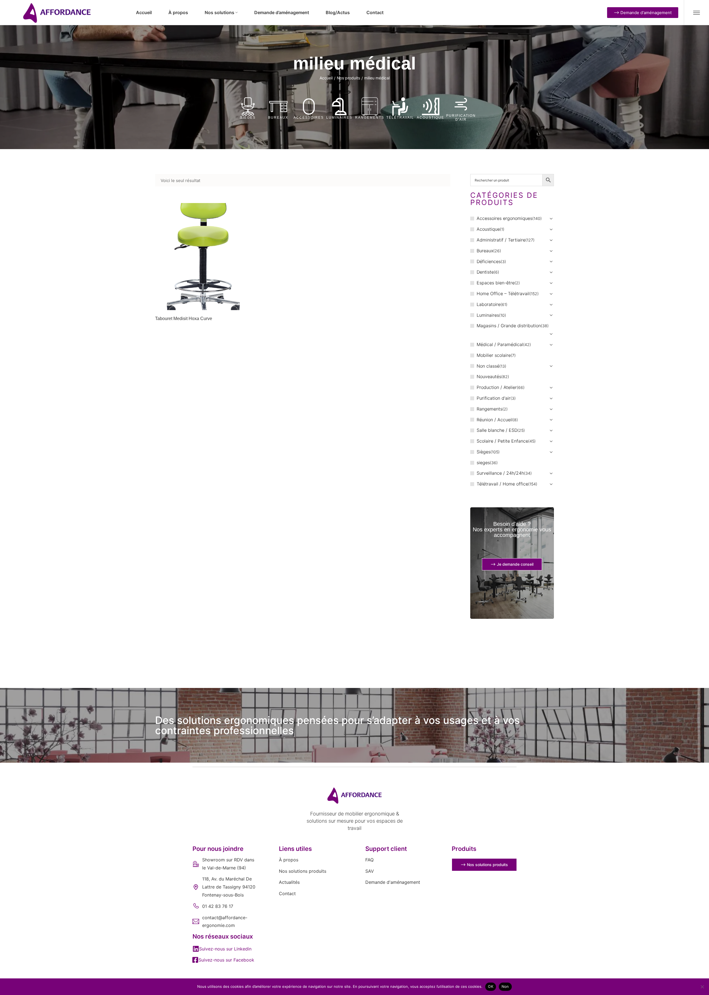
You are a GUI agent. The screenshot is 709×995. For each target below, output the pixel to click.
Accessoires (309, 117)
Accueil (326, 78)
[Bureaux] (278, 106)
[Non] (702, 986)
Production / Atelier (497, 387)
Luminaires (339, 117)
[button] (221, 948)
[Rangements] (370, 106)
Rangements (369, 117)
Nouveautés (489, 376)
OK (490, 986)
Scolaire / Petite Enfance (502, 441)
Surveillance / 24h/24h (500, 473)
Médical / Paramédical (500, 344)
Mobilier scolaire (494, 355)
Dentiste (485, 272)
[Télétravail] (400, 106)
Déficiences (489, 261)
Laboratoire (488, 304)
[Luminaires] (339, 106)
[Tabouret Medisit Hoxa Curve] (202, 256)
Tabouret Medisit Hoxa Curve (183, 318)
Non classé (488, 366)
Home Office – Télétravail (503, 293)
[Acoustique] (431, 106)
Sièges (248, 117)
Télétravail (400, 117)
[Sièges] (248, 106)
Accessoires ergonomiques (504, 218)
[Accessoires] (309, 106)
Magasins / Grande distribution (509, 325)
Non (505, 986)
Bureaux (278, 117)
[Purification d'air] (461, 104)
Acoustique (430, 117)
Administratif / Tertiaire (501, 240)
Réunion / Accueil (495, 419)
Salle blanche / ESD (497, 430)
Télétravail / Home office (502, 484)
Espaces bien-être (496, 282)
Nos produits (348, 78)
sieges (483, 462)
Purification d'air (461, 117)
